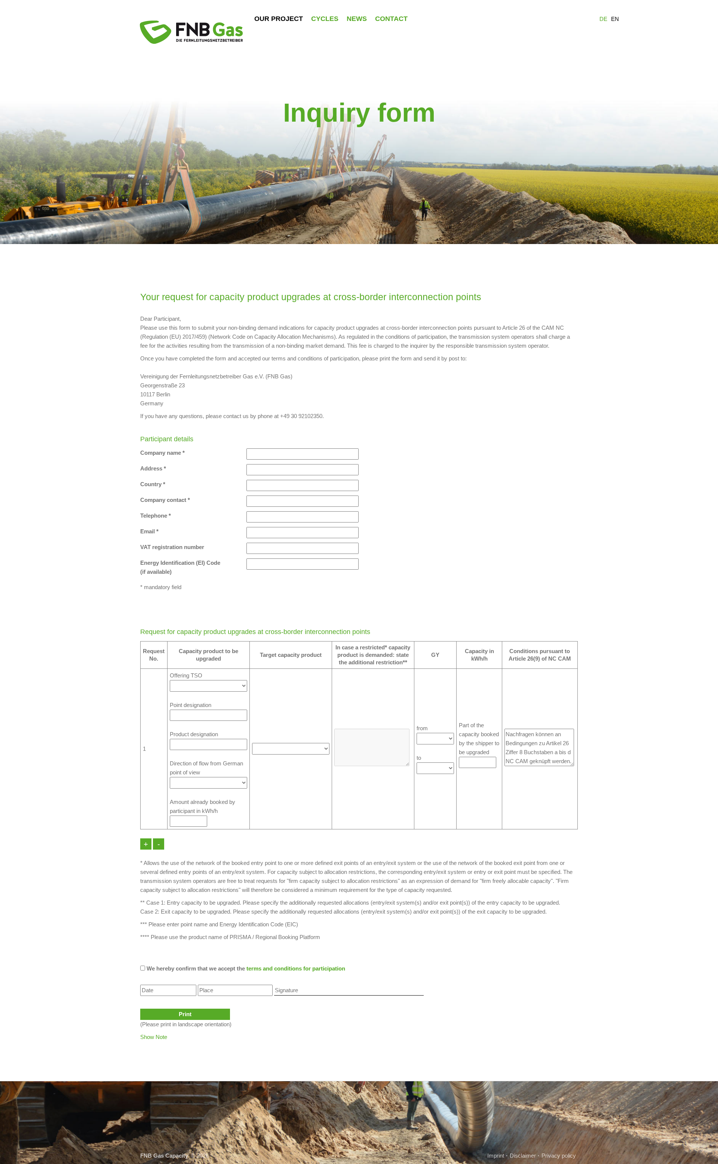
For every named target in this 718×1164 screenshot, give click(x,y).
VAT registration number (172, 547)
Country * (152, 484)
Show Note (153, 1037)
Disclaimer (523, 1155)
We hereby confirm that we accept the (245, 968)
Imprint (495, 1155)
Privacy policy (558, 1155)
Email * (149, 531)
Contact (391, 18)
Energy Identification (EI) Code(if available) (180, 567)
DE (603, 19)
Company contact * (165, 500)
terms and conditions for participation (295, 968)
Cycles (324, 18)
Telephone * (155, 515)
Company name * (162, 453)
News (357, 18)
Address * (153, 468)
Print (185, 1014)
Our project (278, 18)
